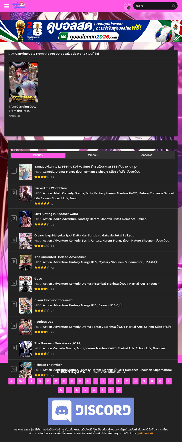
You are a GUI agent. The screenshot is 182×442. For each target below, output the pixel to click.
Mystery (104, 262)
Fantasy (99, 193)
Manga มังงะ (74, 171)
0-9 (21, 381)
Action (47, 193)
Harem (111, 193)
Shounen (148, 240)
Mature (143, 193)
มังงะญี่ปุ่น (133, 171)
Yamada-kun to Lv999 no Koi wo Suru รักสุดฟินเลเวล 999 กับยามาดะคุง (85, 166)
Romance (90, 171)
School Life (143, 348)
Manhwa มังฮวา (127, 193)
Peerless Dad (43, 321)
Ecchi (89, 193)
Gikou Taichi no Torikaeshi (53, 300)
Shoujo (103, 171)
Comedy (48, 171)
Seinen (46, 198)
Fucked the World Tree (50, 188)
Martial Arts (137, 283)
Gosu (38, 278)
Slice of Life (117, 171)
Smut (73, 198)
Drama (60, 171)
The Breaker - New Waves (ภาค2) (57, 343)
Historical (99, 283)
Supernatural (134, 262)
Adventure (69, 219)
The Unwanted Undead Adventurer (60, 256)
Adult (57, 193)
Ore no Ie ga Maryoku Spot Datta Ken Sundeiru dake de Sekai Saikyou (84, 235)
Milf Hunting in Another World (56, 213)
